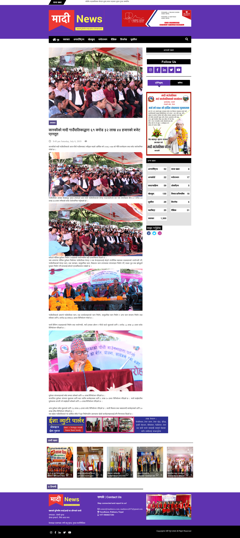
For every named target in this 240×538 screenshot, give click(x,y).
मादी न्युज (169, 531)
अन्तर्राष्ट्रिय (79, 39)
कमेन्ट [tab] (180, 82)
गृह (57, 39)
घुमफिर (134, 39)
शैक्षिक (113, 39)
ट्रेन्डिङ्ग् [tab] (159, 82)
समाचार (66, 39)
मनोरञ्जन (102, 39)
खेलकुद (91, 39)
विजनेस (123, 39)
